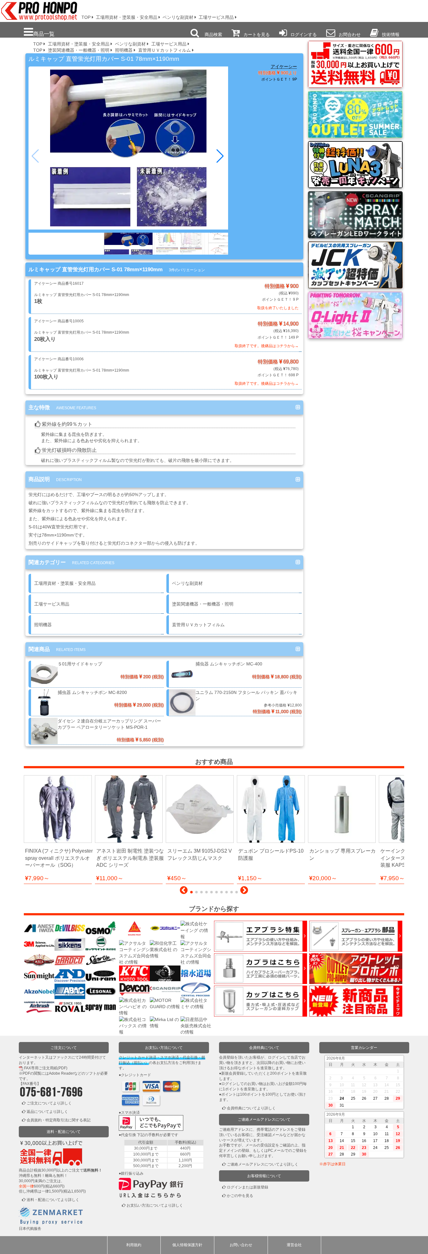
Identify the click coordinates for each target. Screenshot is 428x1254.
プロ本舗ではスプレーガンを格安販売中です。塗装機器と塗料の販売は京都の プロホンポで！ (37, 9)
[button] (221, 156)
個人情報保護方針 (187, 1245)
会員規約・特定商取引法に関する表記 (59, 1120)
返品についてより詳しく (47, 1111)
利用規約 (133, 1245)
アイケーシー (284, 66)
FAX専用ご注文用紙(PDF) (45, 1068)
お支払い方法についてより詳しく (155, 1205)
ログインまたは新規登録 (247, 1187)
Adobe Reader (61, 1073)
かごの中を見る (240, 1195)
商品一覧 (44, 34)
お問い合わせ (241, 1245)
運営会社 (294, 1245)
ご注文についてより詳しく (49, 1103)
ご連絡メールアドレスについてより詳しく (262, 1164)
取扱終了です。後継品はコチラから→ (267, 346)
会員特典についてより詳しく (251, 1108)
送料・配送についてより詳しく (53, 1200)
